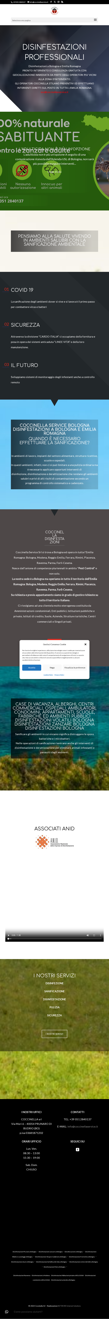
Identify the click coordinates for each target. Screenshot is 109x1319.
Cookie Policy (48, 675)
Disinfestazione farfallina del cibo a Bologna (51, 1262)
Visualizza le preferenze (74, 667)
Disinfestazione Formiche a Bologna (82, 1257)
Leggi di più (54, 171)
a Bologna (58, 1252)
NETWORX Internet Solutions (69, 1306)
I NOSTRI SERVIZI (54, 1034)
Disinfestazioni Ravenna (21, 1275)
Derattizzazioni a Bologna (74, 1252)
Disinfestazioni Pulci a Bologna (54, 1267)
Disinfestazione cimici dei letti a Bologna (83, 1262)
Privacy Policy (59, 675)
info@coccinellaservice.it (83, 1126)
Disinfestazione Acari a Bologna (22, 1262)
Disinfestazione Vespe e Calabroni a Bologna (50, 1257)
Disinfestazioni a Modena (41, 1275)
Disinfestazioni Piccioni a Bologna (25, 1252)
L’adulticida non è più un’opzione (54, 149)
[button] (85, 644)
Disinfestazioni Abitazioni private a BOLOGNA (67, 1275)
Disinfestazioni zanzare (47, 1252)
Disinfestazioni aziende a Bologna (63, 1280)
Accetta (31, 667)
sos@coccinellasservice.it (54, 92)
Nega (52, 667)
